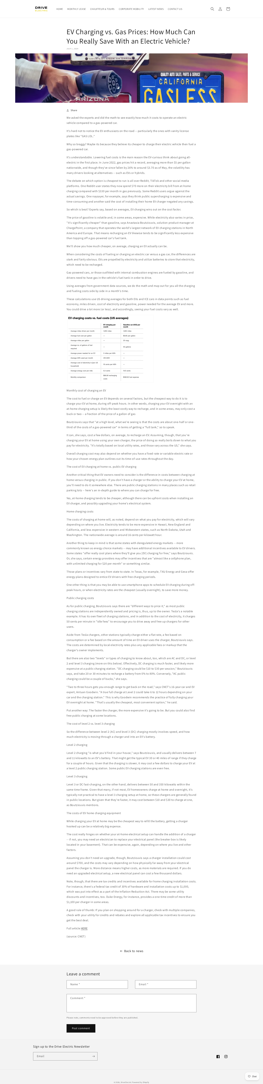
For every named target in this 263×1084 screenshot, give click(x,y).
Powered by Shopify (140, 1082)
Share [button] (74, 110)
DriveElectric (126, 1082)
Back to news (133, 951)
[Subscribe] (93, 1056)
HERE (84, 928)
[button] (212, 9)
